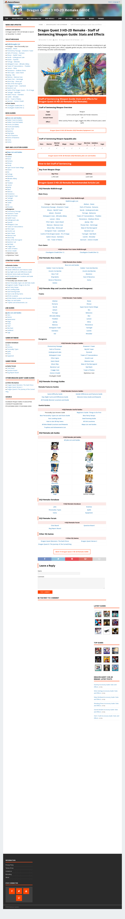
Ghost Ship (55, 364)
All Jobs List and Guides (72, 440)
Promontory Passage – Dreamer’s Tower (20, 51)
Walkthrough (17, 18)
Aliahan (55, 301)
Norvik (55, 307)
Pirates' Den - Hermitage (89, 225)
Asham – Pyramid (12, 59)
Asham (55, 310)
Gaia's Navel (55, 361)
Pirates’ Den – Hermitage (15, 79)
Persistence (89, 325)
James (56, 40)
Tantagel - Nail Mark (89, 234)
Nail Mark (89, 367)
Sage (55, 494)
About (7, 877)
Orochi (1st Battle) (55, 271)
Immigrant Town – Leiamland (16, 86)
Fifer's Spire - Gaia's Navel (55, 222)
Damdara (55, 331)
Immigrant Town (55, 328)
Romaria (55, 304)
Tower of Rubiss (89, 370)
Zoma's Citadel (55, 373)
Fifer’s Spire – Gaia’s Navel (15, 73)
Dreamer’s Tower (12, 213)
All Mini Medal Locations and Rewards (55, 424)
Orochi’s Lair (11, 231)
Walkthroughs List (72, 201)
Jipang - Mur (89, 222)
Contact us (9, 871)
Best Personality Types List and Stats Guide (55, 415)
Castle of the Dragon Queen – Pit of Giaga (20, 90)
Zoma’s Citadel (12, 251)
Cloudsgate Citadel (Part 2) (89, 252)
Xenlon (55, 283)
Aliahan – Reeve (12, 49)
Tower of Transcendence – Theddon (18, 66)
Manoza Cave (89, 361)
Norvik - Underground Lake (89, 210)
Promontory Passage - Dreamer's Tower (55, 207)
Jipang (55, 322)
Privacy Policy (10, 865)
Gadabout (89, 483)
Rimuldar (89, 334)
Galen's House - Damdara (55, 237)
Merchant (55, 483)
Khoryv (89, 304)
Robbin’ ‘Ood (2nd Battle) (15, 122)
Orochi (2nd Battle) (89, 271)
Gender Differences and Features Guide (89, 394)
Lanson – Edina (12, 68)
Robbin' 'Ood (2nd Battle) (89, 268)
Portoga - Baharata (89, 213)
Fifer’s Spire (10, 229)
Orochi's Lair (89, 358)
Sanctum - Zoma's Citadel (89, 240)
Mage (89, 462)
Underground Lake (55, 352)
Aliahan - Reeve (89, 204)
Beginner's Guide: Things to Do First (89, 412)
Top (6, 18)
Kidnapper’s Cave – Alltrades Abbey (18, 64)
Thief (89, 472)
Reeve (89, 301)
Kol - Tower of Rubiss (55, 240)
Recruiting (8, 874)
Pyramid (89, 352)
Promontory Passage (55, 346)
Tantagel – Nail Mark (13, 92)
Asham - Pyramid (55, 213)
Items (55, 513)
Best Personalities (34, 18)
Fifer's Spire (55, 358)
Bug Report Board (55, 528)
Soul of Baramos (89, 277)
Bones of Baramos (55, 280)
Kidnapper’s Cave (12, 224)
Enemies (101, 18)
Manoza (55, 325)
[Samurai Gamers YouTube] (26, 891)
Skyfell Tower (89, 349)
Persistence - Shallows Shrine (89, 219)
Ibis (89, 310)
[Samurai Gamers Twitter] (19, 891)
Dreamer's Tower (89, 346)
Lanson (89, 319)
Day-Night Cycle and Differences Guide (55, 397)
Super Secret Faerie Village (89, 307)
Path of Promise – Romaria (15, 53)
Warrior (89, 451)
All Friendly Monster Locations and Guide (55, 400)
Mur (89, 316)
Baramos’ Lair (11, 88)
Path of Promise (54, 349)
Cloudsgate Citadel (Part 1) (55, 252)
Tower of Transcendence (89, 355)
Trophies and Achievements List (55, 427)
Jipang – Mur (11, 75)
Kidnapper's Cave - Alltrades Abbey (55, 216)
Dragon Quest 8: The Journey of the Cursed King (54, 544)
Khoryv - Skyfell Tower (55, 210)
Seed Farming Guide (89, 418)
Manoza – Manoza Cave (15, 77)
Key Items (69, 18)
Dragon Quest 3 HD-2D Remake (70, 40)
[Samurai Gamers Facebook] (12, 891)
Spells (89, 510)
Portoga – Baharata (13, 62)
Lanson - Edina (55, 219)
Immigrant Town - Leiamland (55, 231)
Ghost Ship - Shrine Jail (55, 228)
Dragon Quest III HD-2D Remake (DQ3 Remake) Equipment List (72, 130)
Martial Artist (55, 462)
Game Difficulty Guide (54, 394)
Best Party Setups (89, 415)
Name (40, 571)
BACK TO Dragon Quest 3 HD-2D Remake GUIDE (72, 552)
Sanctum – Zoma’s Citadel (15, 101)
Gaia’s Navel (11, 233)
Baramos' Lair (89, 231)
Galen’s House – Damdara (15, 94)
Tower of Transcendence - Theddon (89, 216)
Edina (89, 322)
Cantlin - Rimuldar (89, 237)
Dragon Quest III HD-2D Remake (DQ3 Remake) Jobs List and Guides (72, 156)
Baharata (89, 313)
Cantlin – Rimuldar (13, 97)
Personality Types (55, 510)
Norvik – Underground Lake (16, 57)
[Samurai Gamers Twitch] (19, 898)
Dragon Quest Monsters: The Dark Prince (55, 541)
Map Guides (81, 18)
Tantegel (89, 328)
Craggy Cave (55, 370)
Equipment (89, 513)
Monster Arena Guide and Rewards (89, 397)
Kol (55, 334)
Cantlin (89, 331)
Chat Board (55, 525)
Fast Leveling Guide (54, 418)
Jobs (60, 18)
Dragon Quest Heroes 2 (89, 541)
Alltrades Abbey (55, 316)
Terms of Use (9, 868)
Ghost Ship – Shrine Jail (14, 81)
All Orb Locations (89, 421)
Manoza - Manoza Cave (55, 225)
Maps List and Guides (89, 424)
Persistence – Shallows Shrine (16, 70)
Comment (41, 577)
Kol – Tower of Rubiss (14, 99)
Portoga (55, 313)
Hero (55, 451)
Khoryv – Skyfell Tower (14, 55)
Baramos (89, 274)
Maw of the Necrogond (89, 228)
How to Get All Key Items (54, 421)
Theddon (55, 319)
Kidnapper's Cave (55, 355)
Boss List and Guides (72, 265)
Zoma (89, 280)
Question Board (89, 525)
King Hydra (55, 277)
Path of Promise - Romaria (89, 207)
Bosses (91, 18)
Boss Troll (55, 274)
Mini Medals (49, 18)
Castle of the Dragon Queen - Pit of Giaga (55, 234)
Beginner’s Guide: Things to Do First (18, 285)
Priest (55, 472)
